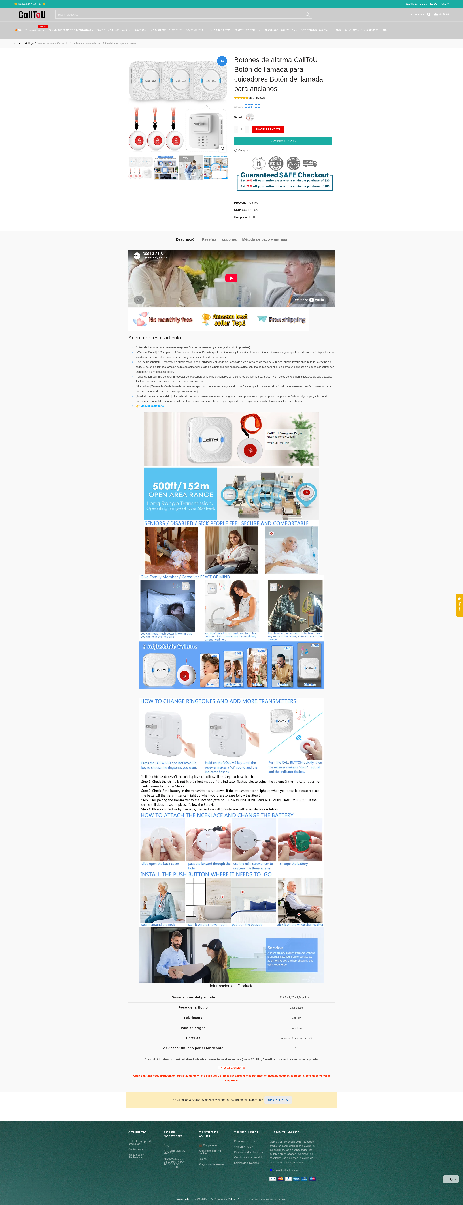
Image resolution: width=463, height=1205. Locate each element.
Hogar (31, 43)
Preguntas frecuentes (211, 1164)
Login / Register (415, 14)
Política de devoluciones (248, 1151)
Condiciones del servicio (248, 1157)
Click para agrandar (222, 148)
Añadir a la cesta (268, 129)
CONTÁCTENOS (220, 30)
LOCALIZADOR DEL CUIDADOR (70, 30)
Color (237, 116)
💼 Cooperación (208, 1145)
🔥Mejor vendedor (30, 28)
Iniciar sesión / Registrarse (136, 1156)
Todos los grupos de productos (140, 1142)
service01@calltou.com (286, 1169)
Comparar (244, 150)
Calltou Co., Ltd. (237, 1199)
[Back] (17, 43)
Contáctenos (135, 1149)
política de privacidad (246, 1162)
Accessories (195, 30)
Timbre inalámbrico (112, 30)
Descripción (186, 239)
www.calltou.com (187, 1199)
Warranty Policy (243, 1146)
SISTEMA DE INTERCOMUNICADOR (158, 30)
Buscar (203, 1158)
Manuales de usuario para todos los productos (303, 30)
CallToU (254, 202)
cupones (229, 239)
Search (307, 14)
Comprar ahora (283, 140)
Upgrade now (278, 1100)
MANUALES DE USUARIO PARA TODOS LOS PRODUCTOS (174, 1162)
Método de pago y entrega (264, 239)
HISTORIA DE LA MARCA (362, 30)
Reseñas (209, 239)
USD (443, 4)
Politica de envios (244, 1141)
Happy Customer (247, 30)
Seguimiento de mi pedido (421, 4)
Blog (387, 30)
